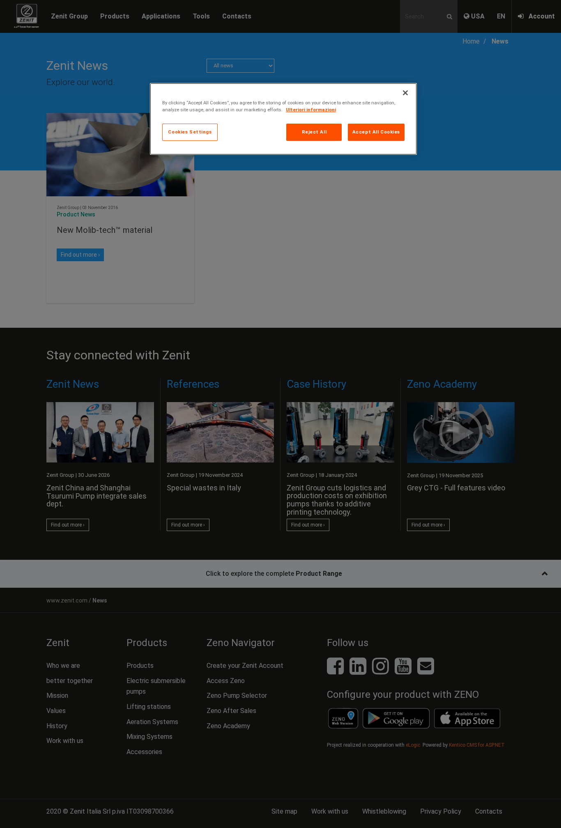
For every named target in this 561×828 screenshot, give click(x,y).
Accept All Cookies (376, 132)
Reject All (314, 132)
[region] (283, 119)
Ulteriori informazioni (311, 110)
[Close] (405, 93)
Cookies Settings (190, 132)
